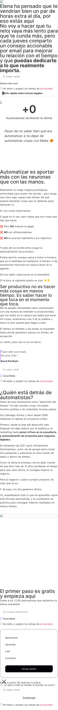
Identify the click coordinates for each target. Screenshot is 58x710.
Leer (7, 651)
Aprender (10, 644)
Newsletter (11, 637)
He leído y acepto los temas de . (28, 88)
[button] (29, 93)
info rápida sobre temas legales (23, 93)
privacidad (46, 88)
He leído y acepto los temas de (28, 704)
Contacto (10, 658)
